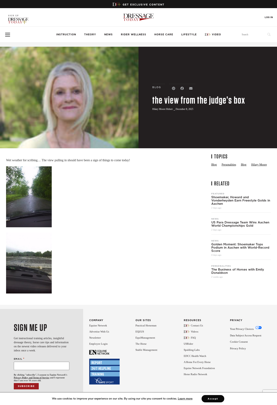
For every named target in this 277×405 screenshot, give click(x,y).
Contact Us (197, 325)
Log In (269, 17)
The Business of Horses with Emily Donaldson (237, 271)
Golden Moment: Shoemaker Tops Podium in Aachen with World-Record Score (240, 247)
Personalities (221, 266)
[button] (173, 88)
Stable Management (146, 349)
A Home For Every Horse (197, 362)
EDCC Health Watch (195, 355)
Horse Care (163, 34)
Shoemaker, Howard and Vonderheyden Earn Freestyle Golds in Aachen (240, 200)
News (108, 34)
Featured (217, 194)
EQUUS (139, 331)
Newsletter (95, 337)
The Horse (141, 343)
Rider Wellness (133, 34)
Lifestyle (189, 34)
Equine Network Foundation (199, 368)
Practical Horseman (146, 325)
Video (216, 34)
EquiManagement (145, 337)
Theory (90, 34)
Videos (194, 331)
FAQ (193, 337)
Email (19, 358)
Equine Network (98, 325)
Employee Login (98, 343)
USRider (188, 343)
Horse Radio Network (195, 374)
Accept (213, 398)
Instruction (66, 34)
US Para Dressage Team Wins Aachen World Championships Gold (240, 224)
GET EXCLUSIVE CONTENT (143, 4)
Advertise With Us (99, 331)
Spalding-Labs (192, 349)
